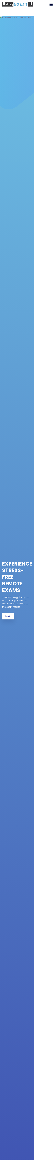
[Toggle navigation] (51, 6)
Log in (8, 616)
